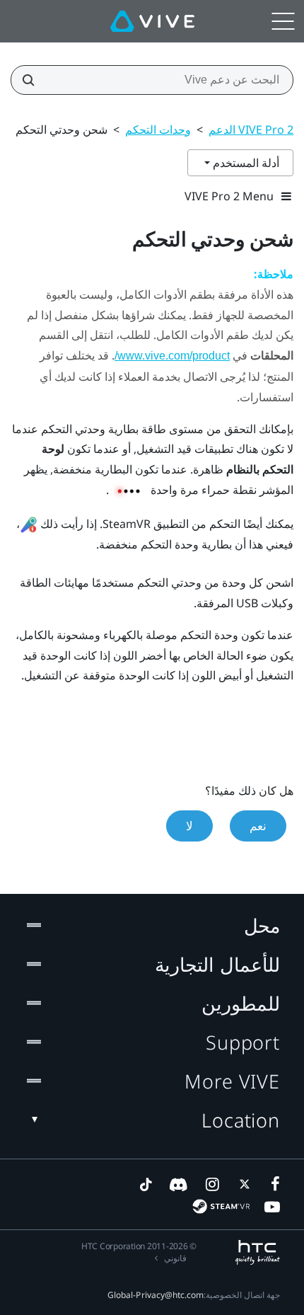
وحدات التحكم (158, 129)
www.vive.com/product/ (172, 356)
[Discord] (178, 1184)
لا (189, 825)
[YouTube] (272, 1206)
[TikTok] (145, 1184)
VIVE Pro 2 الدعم (251, 129)
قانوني (175, 1258)
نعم (258, 825)
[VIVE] (152, 21)
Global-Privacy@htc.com (155, 1295)
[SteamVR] (221, 1206)
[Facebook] (272, 1184)
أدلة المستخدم (244, 163)
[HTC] (257, 1252)
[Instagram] (211, 1184)
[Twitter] (242, 1184)
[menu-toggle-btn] (283, 21)
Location (240, 1120)
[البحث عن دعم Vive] (32, 80)
